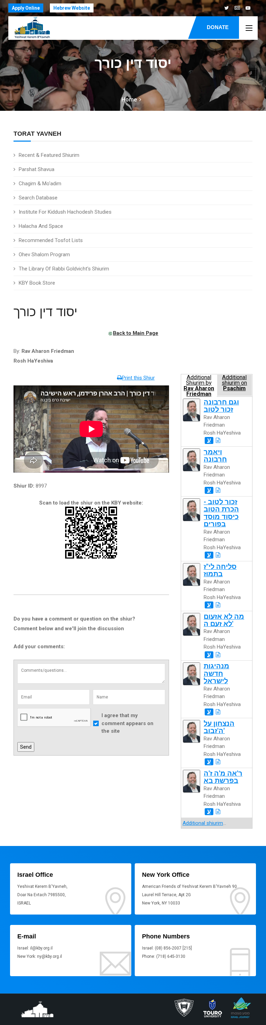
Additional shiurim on (234, 383)
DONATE (218, 27)
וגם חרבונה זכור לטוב (221, 405)
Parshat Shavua (36, 169)
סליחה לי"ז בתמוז (220, 570)
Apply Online (26, 8)
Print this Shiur (138, 378)
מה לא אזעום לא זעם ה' (224, 620)
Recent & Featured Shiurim (49, 155)
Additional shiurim (203, 823)
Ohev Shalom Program (44, 254)
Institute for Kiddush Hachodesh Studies (65, 212)
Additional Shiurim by (199, 385)
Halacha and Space (41, 226)
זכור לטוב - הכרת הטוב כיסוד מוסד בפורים (221, 513)
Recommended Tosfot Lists (51, 240)
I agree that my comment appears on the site (127, 723)
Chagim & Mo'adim (40, 183)
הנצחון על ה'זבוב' (219, 727)
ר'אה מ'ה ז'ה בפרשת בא (223, 777)
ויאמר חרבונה (215, 455)
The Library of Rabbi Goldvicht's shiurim (64, 269)
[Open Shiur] (218, 440)
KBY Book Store (37, 283)
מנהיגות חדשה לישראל (216, 673)
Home (129, 99)
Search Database (38, 198)
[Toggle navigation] (249, 28)
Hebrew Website (71, 8)
